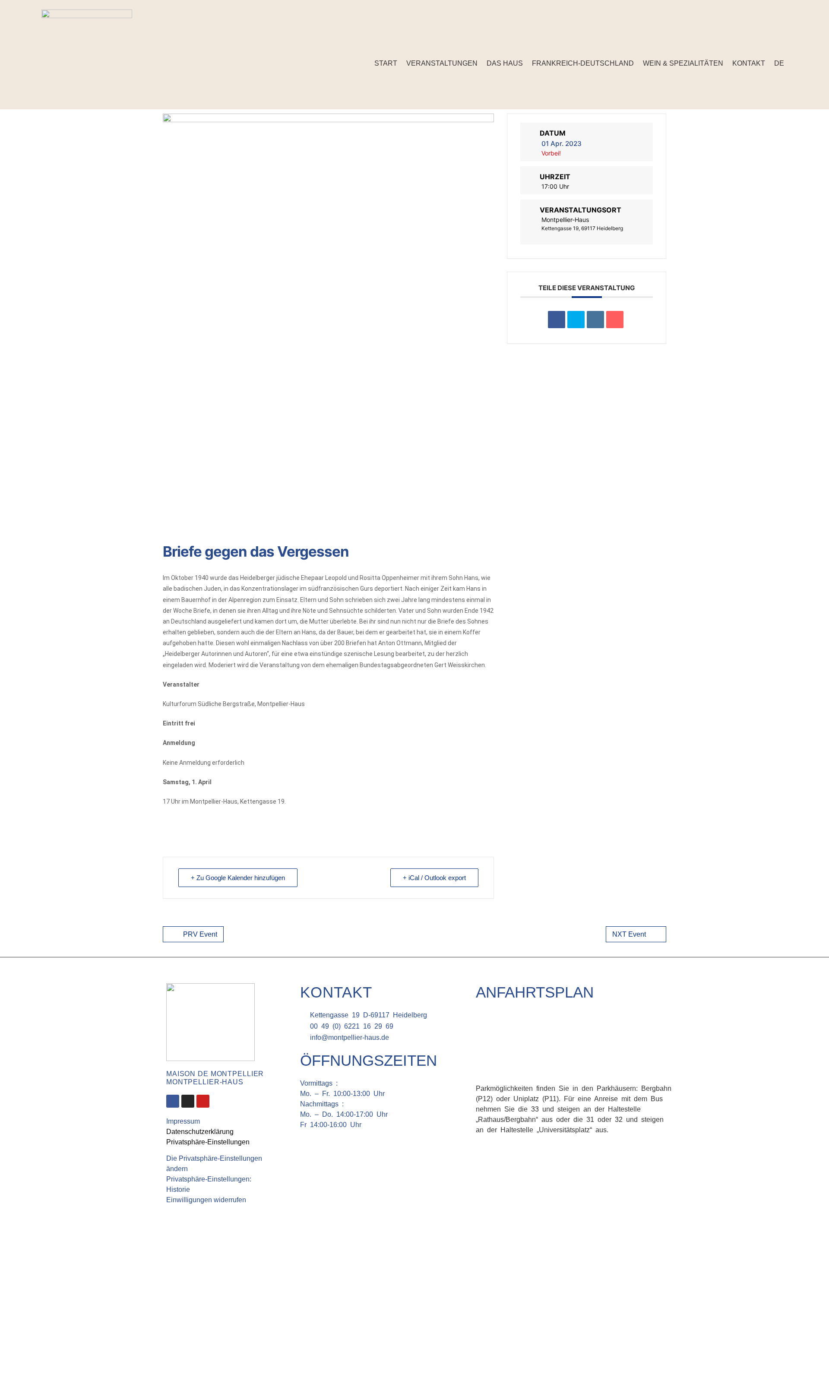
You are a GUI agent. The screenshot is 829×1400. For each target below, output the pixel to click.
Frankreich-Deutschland (583, 63)
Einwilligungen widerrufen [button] (206, 1200)
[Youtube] (202, 1101)
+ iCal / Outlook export (434, 877)
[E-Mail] (614, 319)
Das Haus (505, 63)
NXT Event (629, 934)
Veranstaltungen (442, 63)
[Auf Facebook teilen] (556, 319)
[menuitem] (779, 63)
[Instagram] (783, 40)
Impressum (183, 1121)
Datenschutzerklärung (200, 1131)
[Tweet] (576, 319)
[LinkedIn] (595, 319)
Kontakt (748, 63)
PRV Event (200, 934)
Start (385, 63)
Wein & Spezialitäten (683, 63)
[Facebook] (770, 40)
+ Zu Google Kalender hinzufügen (238, 877)
